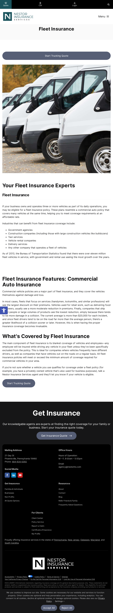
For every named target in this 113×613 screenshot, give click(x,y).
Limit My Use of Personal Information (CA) (79, 579)
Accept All (49, 607)
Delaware (84, 540)
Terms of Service (53, 577)
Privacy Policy (22, 577)
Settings (59, 601)
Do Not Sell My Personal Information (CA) (45, 579)
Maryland (95, 540)
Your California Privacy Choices (16, 579)
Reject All (67, 607)
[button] (4, 310)
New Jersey (73, 540)
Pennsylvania (60, 540)
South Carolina (12, 543)
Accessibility (9, 577)
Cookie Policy (39, 577)
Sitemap (65, 577)
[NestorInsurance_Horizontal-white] (54, 557)
